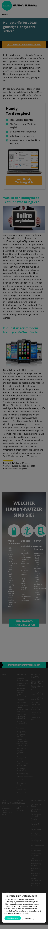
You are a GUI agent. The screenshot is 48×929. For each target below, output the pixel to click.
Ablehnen (28, 918)
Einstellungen (15, 906)
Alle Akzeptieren (12, 918)
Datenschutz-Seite (21, 913)
